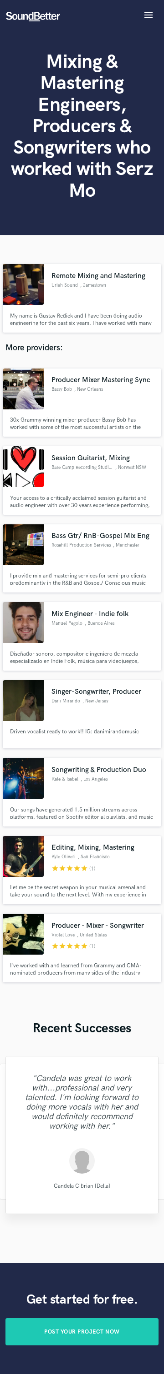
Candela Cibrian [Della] (82, 1186)
